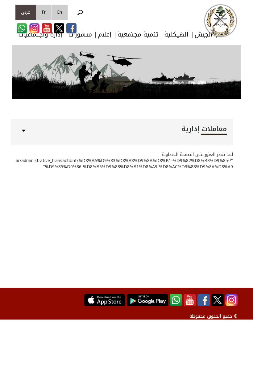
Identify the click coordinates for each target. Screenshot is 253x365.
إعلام (104, 34)
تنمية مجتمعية (138, 34)
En (59, 12)
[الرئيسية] (221, 21)
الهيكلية (176, 34)
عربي (25, 12)
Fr (44, 12)
